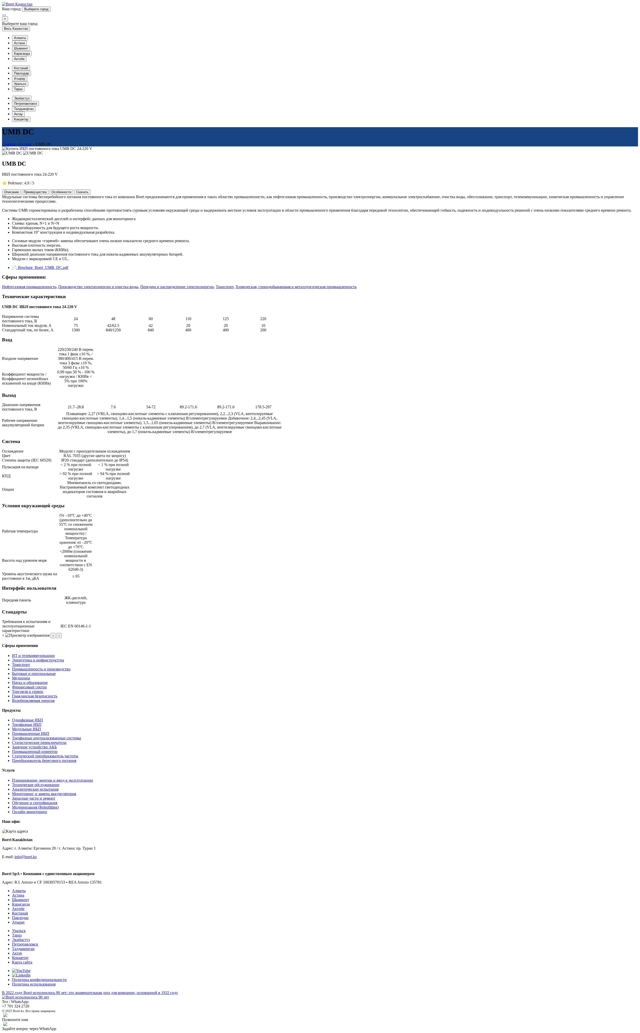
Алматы (20, 38)
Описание (11, 192)
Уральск (20, 84)
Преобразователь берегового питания (44, 760)
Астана (19, 43)
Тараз (18, 89)
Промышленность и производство (41, 669)
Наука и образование (30, 682)
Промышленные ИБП (30, 733)
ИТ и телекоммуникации (33, 655)
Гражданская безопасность (34, 696)
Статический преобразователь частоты (45, 756)
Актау (18, 114)
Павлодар (21, 73)
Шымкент (21, 48)
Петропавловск (25, 103)
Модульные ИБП (26, 729)
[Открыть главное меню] (4, 15)
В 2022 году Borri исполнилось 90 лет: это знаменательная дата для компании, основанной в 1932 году (90, 993)
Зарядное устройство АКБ (34, 747)
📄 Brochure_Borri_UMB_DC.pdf (40, 267)
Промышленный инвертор (35, 751)
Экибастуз (22, 98)
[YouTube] (21, 971)
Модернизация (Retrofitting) (35, 807)
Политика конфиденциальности (39, 980)
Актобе (19, 59)
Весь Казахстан (16, 28)
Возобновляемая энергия (33, 700)
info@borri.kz (25, 857)
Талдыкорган (24, 109)
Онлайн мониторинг (30, 812)
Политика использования (34, 984)
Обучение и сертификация (34, 803)
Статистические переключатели (39, 742)
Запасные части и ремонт (33, 798)
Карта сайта (22, 962)
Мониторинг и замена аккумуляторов (44, 794)
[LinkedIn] (21, 975)
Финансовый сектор (29, 687)
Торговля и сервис (28, 691)
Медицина (21, 678)
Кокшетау (21, 119)
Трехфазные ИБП (27, 724)
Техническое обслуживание (35, 785)
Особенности (61, 192)
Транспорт (21, 664)
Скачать (82, 192)
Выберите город (36, 9)
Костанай (21, 68)
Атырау (19, 78)
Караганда (22, 53)
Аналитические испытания (35, 789)
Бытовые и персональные (34, 673)
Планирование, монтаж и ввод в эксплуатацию (52, 780)
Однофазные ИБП (27, 720)
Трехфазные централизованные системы (46, 738)
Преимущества (35, 192)
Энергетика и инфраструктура (38, 660)
